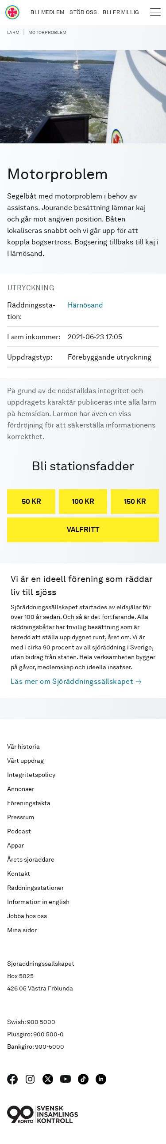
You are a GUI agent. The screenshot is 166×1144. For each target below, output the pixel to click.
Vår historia (23, 746)
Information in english (38, 901)
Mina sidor (22, 930)
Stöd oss (83, 12)
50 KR (31, 501)
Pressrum (20, 817)
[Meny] (155, 12)
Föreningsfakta (28, 802)
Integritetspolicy (31, 774)
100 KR (83, 501)
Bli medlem (47, 12)
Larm (13, 32)
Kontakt (18, 873)
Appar (15, 845)
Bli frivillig (121, 12)
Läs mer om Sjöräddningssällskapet (72, 681)
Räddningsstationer (35, 887)
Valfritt (83, 529)
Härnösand (85, 305)
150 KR (135, 501)
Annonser (20, 788)
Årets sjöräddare (30, 859)
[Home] (12, 12)
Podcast (19, 831)
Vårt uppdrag (25, 760)
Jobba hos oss (27, 915)
